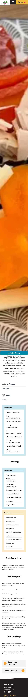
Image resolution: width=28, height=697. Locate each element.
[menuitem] (13, 356)
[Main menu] (13, 2)
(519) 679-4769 (10, 695)
